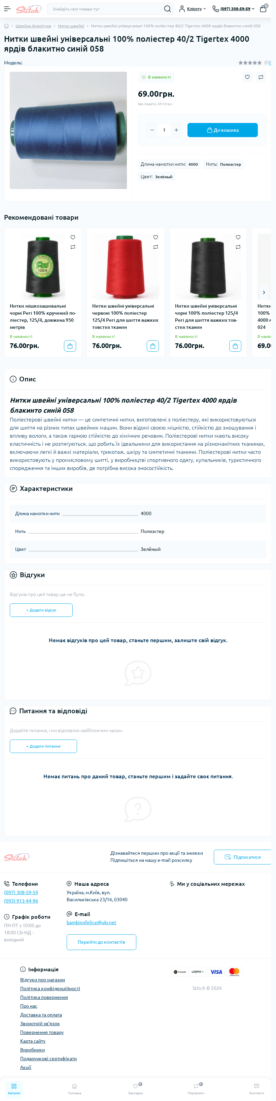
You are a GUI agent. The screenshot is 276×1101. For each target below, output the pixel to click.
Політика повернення (44, 997)
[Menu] (7, 8)
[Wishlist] (72, 237)
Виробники (32, 1049)
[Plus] (176, 130)
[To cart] (70, 346)
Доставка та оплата (41, 1014)
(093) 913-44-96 (21, 901)
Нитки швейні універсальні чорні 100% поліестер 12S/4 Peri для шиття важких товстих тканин (206, 316)
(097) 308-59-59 (21, 892)
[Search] (167, 8)
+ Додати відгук (41, 610)
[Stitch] (46, 857)
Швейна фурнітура (33, 26)
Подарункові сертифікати (48, 1058)
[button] (264, 292)
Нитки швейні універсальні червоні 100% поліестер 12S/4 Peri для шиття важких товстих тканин (125, 316)
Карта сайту (32, 1041)
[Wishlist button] (247, 77)
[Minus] (152, 130)
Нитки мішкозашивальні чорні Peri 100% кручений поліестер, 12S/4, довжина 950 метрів (43, 316)
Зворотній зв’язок (40, 1023)
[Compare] (72, 246)
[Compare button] (260, 77)
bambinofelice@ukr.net (91, 922)
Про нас (28, 1006)
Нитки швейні (71, 26)
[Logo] (28, 8)
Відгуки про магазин (42, 979)
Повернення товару (42, 1032)
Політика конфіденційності (50, 988)
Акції (25, 1067)
